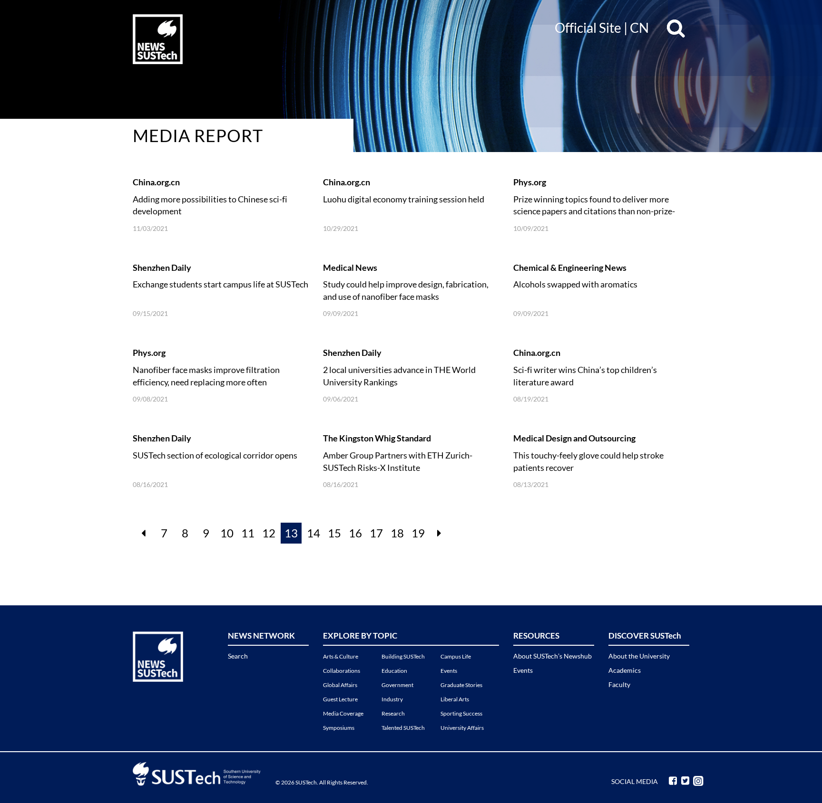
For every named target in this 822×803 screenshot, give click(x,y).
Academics (624, 670)
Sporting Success (461, 713)
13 (291, 533)
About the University (639, 656)
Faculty (619, 684)
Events (448, 670)
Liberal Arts (454, 699)
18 (397, 533)
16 (355, 533)
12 (268, 533)
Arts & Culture (340, 656)
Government (397, 684)
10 (227, 533)
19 (418, 533)
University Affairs (462, 727)
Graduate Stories (461, 684)
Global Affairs (340, 684)
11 (247, 533)
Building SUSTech (403, 656)
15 (334, 533)
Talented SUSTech (403, 727)
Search (238, 656)
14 (313, 533)
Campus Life (455, 656)
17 (376, 533)
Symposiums (338, 727)
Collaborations (341, 670)
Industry (392, 699)
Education (394, 670)
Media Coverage (343, 713)
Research (393, 713)
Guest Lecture (340, 699)
